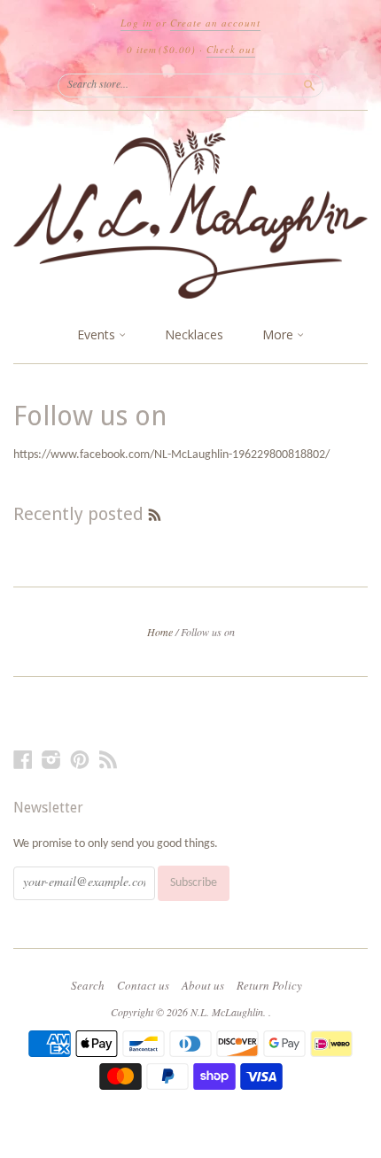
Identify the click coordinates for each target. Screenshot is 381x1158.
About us (203, 985)
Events (98, 334)
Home (160, 632)
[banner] (190, 213)
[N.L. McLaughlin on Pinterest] (79, 761)
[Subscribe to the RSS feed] (154, 514)
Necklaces (194, 334)
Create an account (215, 22)
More (279, 334)
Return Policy (269, 985)
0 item (161, 49)
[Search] (309, 85)
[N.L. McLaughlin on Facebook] (23, 761)
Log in (136, 22)
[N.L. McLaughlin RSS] (108, 761)
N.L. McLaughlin (226, 1012)
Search (88, 985)
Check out (230, 49)
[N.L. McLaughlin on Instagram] (51, 761)
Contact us (143, 985)
